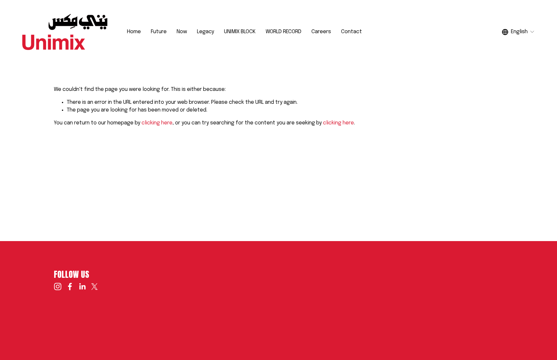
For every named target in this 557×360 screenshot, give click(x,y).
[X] (94, 286)
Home (134, 31)
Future (159, 31)
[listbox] (518, 31)
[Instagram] (58, 286)
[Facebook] (70, 286)
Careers (321, 31)
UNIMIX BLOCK (240, 31)
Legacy (205, 31)
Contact (351, 31)
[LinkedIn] (82, 286)
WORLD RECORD (283, 31)
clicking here (157, 123)
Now (182, 31)
